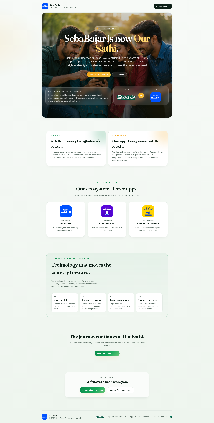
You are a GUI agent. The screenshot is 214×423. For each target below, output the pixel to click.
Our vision (119, 75)
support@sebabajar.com (120, 390)
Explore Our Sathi (97, 75)
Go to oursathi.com (105, 353)
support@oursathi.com (92, 390)
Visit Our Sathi (161, 6)
